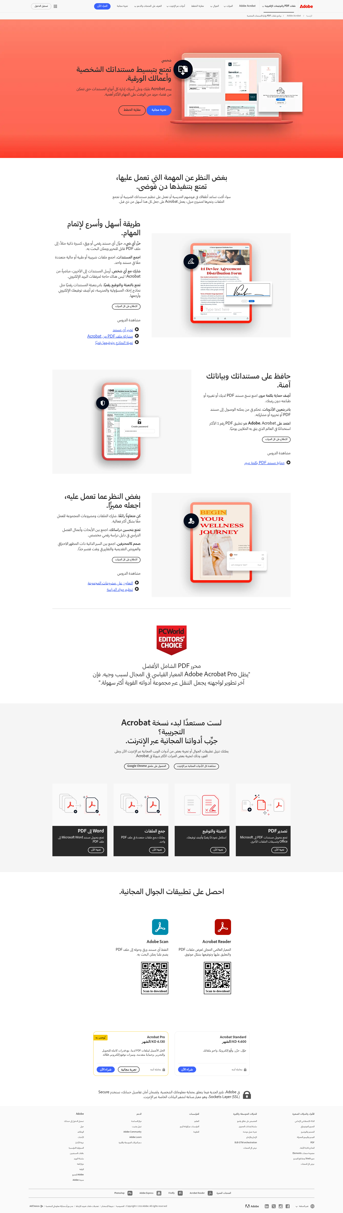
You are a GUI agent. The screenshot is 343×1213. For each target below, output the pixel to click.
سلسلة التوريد (79, 1158)
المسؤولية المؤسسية (76, 1148)
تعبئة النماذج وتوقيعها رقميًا (114, 343)
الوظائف (80, 1132)
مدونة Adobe (78, 1180)
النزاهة (81, 1169)
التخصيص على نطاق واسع (247, 1121)
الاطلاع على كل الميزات (126, 306)
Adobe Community (132, 1132)
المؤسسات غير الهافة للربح (189, 1126)
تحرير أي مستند (123, 330)
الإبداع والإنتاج (251, 1137)
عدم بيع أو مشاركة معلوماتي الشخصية (59, 1206)
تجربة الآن (279, 850)
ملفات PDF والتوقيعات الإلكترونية (280, 6)
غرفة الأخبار (79, 1142)
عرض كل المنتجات (307, 1164)
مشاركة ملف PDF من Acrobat (110, 336)
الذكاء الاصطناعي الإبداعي (304, 1121)
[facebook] (288, 1206)
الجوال (216, 6)
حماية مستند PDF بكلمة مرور (265, 463)
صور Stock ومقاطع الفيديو (303, 1158)
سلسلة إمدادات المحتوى (248, 1126)
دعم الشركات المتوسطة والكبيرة (130, 1142)
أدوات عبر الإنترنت (177, 6)
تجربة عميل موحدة (250, 1132)
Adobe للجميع (78, 1175)
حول (82, 1126)
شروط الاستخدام (107, 1206)
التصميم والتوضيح (307, 1132)
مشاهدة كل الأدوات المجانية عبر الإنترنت (196, 766)
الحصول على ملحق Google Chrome (146, 766)
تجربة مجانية (122, 6)
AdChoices (35, 1206)
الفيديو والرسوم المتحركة (305, 1137)
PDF (312, 1142)
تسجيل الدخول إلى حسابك (74, 1121)
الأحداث (81, 1137)
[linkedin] (267, 1206)
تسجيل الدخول (41, 6)
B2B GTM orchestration (246, 1142)
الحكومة (196, 1132)
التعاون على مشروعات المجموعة (110, 583)
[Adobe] (306, 6)
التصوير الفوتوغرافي (307, 1126)
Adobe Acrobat (247, 6)
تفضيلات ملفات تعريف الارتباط (87, 1206)
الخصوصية (120, 1206)
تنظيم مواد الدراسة (120, 590)
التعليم (196, 1121)
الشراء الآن (102, 6)
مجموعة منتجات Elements (303, 1153)
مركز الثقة (80, 1164)
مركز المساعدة (136, 1121)
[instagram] (281, 1206)
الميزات (229, 6)
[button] (55, 6)
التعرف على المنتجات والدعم (149, 6)
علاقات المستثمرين (77, 1153)
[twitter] (274, 1206)
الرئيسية (309, 16)
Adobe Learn (135, 1137)
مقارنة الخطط (197, 6)
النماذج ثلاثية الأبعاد (307, 1148)
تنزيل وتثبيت (137, 1126)
